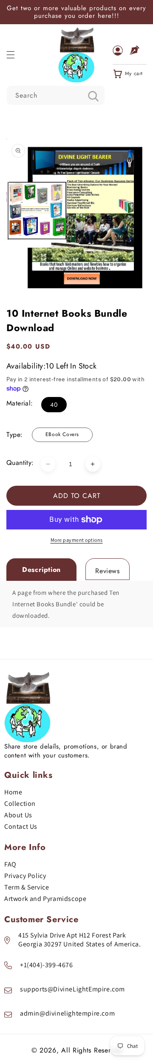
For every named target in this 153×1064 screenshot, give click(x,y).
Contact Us (20, 826)
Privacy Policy (25, 875)
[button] (10, 54)
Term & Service (26, 887)
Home (13, 792)
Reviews (107, 571)
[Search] (93, 96)
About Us (18, 815)
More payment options (77, 540)
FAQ (10, 864)
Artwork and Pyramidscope (45, 898)
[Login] (121, 54)
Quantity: (20, 462)
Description (41, 569)
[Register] (138, 54)
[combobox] (56, 95)
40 (54, 404)
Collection (20, 803)
